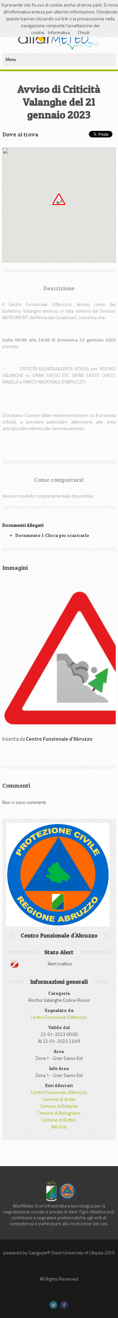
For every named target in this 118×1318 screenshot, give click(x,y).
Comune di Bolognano (59, 1112)
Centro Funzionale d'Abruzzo (59, 1092)
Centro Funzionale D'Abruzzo (58, 1017)
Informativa (59, 32)
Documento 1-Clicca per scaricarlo (52, 535)
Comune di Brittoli (59, 1119)
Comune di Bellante (59, 1105)
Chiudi (83, 32)
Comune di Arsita (59, 1099)
